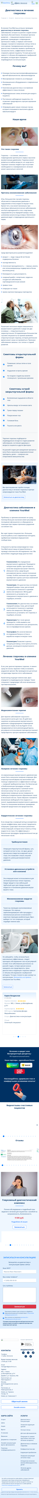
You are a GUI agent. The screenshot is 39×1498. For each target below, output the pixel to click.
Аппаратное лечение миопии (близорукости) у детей (29, 1462)
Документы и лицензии (8, 1439)
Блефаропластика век (28, 1449)
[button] (14, 1036)
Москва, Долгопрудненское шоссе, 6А (9, 1383)
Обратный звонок (20, 1401)
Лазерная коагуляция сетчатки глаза (28, 1456)
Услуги (3, 1419)
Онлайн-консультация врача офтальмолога (8, 1444)
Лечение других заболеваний (26, 1469)
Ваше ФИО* (7, 1268)
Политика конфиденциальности (8, 1449)
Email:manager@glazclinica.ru (8, 1366)
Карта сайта (7, 1416)
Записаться (8, 987)
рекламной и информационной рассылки (16, 1318)
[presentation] (37, 1124)
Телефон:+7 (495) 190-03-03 (7, 1355)
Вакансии (4, 1436)
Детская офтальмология (28, 1433)
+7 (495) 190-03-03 (20, 3)
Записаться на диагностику (14, 497)
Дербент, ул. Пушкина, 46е (9, 1376)
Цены (3, 1423)
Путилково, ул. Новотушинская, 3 (7, 1389)
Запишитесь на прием (22, 977)
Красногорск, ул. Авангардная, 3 (6, 1379)
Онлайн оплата (19, 1407)
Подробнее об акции (19, 1213)
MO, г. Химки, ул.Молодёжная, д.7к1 (8, 1372)
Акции (3, 1426)
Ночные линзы (25, 1430)
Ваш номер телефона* (10, 1277)
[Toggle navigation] (37, 3)
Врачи (3, 1429)
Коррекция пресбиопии (28, 1452)
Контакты (6, 1350)
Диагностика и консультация (25, 1420)
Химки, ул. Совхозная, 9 (8, 1396)
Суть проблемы (8, 1286)
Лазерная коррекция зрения (27, 1425)
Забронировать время (19, 1219)
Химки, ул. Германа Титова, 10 (7, 1393)
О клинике (4, 1433)
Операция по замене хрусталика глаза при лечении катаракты (28, 1438)
